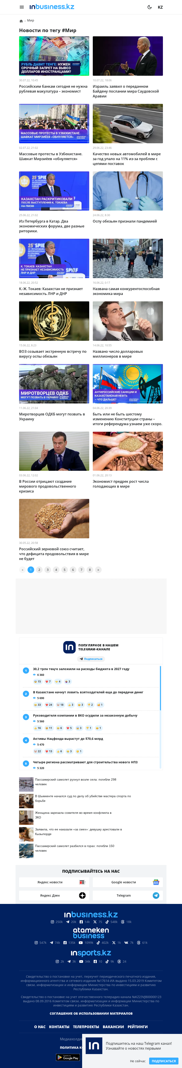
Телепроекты (86, 1026)
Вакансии (113, 1026)
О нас (40, 1026)
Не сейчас (138, 1061)
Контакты (59, 1026)
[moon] (149, 7)
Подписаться (164, 1061)
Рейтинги (138, 1026)
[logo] (85, 7)
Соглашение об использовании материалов (91, 1013)
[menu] (21, 7)
